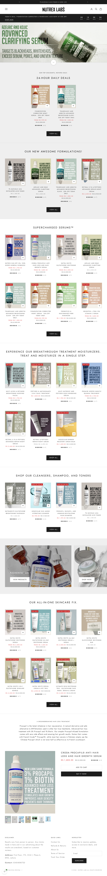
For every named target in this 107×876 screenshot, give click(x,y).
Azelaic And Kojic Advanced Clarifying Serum (40, 189)
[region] (53, 42)
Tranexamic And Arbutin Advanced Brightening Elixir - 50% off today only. (66, 114)
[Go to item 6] (41, 819)
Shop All (53, 458)
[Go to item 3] (21, 819)
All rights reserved (94, 870)
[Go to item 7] (48, 819)
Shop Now (87, 579)
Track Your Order (58, 857)
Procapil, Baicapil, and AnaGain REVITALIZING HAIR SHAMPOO (66, 513)
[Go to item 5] (35, 819)
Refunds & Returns (58, 846)
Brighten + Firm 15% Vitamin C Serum (91, 312)
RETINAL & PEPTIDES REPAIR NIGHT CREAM (41, 441)
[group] (53, 42)
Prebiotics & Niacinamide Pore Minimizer (66, 313)
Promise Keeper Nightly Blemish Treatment (92, 392)
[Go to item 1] (8, 819)
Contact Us (55, 842)
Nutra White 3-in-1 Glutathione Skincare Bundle (15, 688)
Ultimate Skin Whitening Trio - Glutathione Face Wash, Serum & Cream (66, 688)
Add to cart (81, 767)
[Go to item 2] (15, 819)
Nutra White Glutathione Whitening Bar (91, 640)
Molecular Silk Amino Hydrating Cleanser (41, 512)
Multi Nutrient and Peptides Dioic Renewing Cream (66, 393)
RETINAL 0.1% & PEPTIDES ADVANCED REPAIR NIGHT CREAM (91, 189)
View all (53, 133)
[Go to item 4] (28, 819)
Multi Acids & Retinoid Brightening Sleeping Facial (15, 393)
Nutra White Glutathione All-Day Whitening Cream (40, 640)
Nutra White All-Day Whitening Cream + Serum (66, 640)
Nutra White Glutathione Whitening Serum (66, 265)
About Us (55, 849)
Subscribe (79, 861)
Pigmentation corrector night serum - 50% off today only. (40, 114)
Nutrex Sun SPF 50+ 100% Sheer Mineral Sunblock (15, 264)
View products (20, 579)
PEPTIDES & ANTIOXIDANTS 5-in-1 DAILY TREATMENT (41, 392)
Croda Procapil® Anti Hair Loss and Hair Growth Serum (41, 265)
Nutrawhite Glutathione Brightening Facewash (15, 512)
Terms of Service (57, 853)
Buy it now (81, 774)
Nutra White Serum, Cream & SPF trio (40, 687)
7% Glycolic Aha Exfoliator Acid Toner (15, 190)
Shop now (9, 20)
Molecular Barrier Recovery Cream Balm (66, 441)
